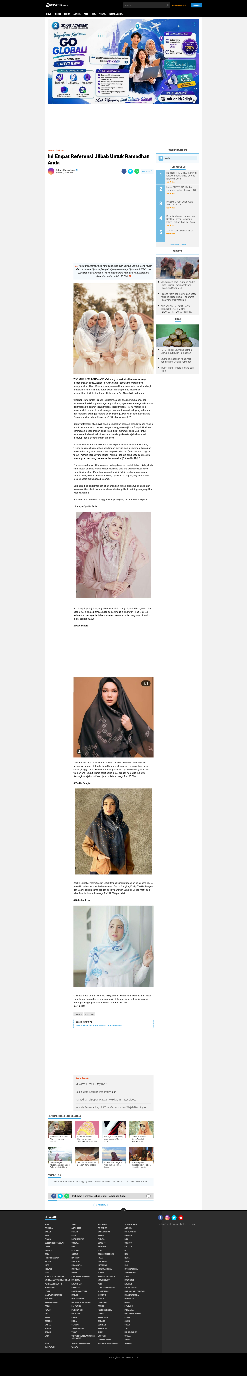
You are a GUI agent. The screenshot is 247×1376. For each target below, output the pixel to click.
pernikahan (77, 1310)
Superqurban (77, 1328)
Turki (100, 1332)
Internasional (116, 14)
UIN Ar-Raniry (131, 1332)
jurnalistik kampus (54, 1276)
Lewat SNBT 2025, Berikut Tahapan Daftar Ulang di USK (181, 189)
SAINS (127, 1321)
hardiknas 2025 (52, 1258)
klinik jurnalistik (53, 1284)
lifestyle (75, 1287)
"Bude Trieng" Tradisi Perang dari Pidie (177, 369)
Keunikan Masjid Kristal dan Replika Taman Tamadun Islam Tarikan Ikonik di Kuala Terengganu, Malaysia (181, 219)
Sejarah (75, 1325)
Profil (48, 1317)
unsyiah (102, 1336)
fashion (78, 1014)
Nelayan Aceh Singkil (81, 1302)
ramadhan (103, 1317)
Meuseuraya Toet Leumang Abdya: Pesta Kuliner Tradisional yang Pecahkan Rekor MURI (178, 285)
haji (127, 1254)
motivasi (49, 1299)
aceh (86, 14)
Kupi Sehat (50, 1287)
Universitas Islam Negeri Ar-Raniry (83, 1337)
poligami (75, 1313)
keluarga (75, 1280)
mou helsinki (77, 1299)
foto (100, 1250)
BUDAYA (101, 1239)
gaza (47, 1254)
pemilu (101, 1306)
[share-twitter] (130, 171)
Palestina (76, 1306)
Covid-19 (128, 1243)
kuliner (128, 1284)
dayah (47, 1246)
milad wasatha (132, 1295)
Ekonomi (102, 1246)
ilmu (94, 14)
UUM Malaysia (104, 1340)
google (74, 1254)
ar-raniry (102, 1228)
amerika (49, 1228)
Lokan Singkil (131, 1287)
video (127, 1340)
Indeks (58, 14)
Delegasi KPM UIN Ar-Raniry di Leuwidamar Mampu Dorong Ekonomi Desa (181, 175)
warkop (128, 1343)
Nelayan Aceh (51, 1302)
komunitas (76, 1284)
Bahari (48, 1232)
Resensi (48, 1321)
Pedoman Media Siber (177, 1224)
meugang (102, 1295)
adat (73, 1224)
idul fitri (102, 1261)
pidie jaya (129, 1310)
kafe (127, 1276)
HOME (127, 1258)
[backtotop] (123, 1211)
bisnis (48, 1239)
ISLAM (74, 1273)
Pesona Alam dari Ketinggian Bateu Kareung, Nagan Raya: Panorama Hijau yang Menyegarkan (178, 297)
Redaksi (162, 1224)
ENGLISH (128, 1246)
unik (47, 1336)
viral (47, 1343)
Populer (196, 5)
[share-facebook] (124, 171)
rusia (74, 1321)
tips (127, 1328)
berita (67, 14)
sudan (48, 1328)
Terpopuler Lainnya (178, 245)
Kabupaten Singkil (106, 1276)
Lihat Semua (101, 1205)
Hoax (100, 1258)
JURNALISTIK (130, 1273)
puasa (74, 1317)
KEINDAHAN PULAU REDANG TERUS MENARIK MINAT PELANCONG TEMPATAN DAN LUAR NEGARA (176, 309)
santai (48, 1325)
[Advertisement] (123, 124)
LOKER (47, 1291)
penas (48, 1310)
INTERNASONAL (131, 1269)
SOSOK (127, 1325)
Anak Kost (76, 1228)
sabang (101, 1321)
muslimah (89, 1014)
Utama (128, 1336)
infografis (76, 1265)
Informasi (102, 1265)
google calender (106, 1254)
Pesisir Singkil (105, 1310)
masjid (74, 1295)
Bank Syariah (104, 1232)
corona (74, 1243)
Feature (75, 1250)
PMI (46, 1313)
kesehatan (130, 1280)
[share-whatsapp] (136, 171)
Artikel (77, 14)
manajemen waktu (53, 1295)
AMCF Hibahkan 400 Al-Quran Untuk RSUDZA (99, 1025)
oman (127, 1302)
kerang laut (104, 1280)
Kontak (192, 1224)
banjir (74, 1232)
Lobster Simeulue (106, 1287)
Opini (47, 1306)
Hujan (48, 1261)
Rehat (127, 1317)
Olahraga (102, 1302)
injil (127, 1265)
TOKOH (48, 1332)
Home (48, 14)
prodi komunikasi (133, 1313)
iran (47, 1273)
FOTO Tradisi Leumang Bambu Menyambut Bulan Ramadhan (176, 351)
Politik (101, 1313)
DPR (73, 1246)
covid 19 (101, 1243)
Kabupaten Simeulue (80, 1276)
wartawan (50, 1347)
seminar (102, 1325)
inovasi (48, 1269)
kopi (100, 1284)
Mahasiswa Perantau (135, 1291)
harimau (75, 1258)
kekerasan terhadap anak (57, 1280)
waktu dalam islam (80, 1343)
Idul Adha (75, 1261)
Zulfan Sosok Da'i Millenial (179, 230)
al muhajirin (131, 1224)
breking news (77, 1239)
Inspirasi (75, 1269)
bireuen (128, 1235)
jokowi (101, 1273)
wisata (74, 1347)
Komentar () (147, 171)
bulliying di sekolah (54, 1243)
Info (47, 1265)
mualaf (101, 1299)
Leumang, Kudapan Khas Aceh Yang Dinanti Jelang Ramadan (176, 360)
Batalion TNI (130, 1232)
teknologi (102, 1328)
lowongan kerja (79, 1291)
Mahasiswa (103, 1291)
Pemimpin (129, 1306)
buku (127, 1239)
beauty (48, 1235)
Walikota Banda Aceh (108, 1343)
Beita (73, 1235)
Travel (102, 14)
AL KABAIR (102, 1224)
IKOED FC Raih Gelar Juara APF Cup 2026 (179, 203)
